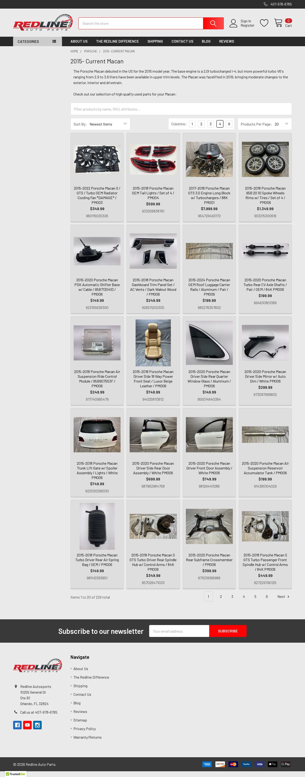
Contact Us (182, 41)
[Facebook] (17, 725)
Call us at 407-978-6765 (38, 712)
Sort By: (80, 124)
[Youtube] (27, 725)
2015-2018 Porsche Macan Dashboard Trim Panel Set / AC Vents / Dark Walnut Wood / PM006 (153, 287)
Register (247, 25)
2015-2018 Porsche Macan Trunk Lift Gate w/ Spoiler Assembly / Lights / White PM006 (97, 470)
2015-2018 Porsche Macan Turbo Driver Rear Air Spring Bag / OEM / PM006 (97, 560)
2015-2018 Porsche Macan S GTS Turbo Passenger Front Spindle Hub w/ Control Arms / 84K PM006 (265, 562)
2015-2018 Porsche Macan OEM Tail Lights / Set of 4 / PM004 (153, 193)
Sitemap (80, 720)
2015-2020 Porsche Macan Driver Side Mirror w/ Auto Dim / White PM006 (265, 376)
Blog (206, 41)
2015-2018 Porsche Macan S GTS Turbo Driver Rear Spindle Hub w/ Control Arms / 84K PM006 (153, 562)
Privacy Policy (84, 728)
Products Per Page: (256, 124)
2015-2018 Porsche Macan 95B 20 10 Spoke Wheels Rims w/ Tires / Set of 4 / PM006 (265, 195)
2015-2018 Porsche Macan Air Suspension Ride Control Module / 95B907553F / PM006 (97, 378)
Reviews (226, 41)
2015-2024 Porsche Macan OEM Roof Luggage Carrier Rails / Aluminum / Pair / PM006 (209, 287)
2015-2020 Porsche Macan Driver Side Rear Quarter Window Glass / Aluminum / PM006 (209, 378)
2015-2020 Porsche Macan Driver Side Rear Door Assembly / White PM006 (153, 468)
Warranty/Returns (87, 737)
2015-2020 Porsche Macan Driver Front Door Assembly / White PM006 (209, 468)
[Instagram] (37, 725)
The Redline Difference (117, 41)
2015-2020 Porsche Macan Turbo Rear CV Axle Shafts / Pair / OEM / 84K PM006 (265, 285)
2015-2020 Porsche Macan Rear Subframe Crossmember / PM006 (209, 560)
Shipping (155, 41)
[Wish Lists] (267, 23)
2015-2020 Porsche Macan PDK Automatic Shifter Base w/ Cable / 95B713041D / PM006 (97, 287)
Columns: (179, 123)
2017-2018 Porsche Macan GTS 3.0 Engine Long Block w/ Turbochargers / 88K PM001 (209, 195)
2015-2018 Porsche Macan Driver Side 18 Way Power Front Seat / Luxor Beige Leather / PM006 (153, 378)
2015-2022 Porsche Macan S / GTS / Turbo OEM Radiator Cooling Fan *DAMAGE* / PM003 (97, 195)
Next (281, 596)
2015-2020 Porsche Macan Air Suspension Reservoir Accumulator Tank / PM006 (265, 468)
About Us (79, 41)
